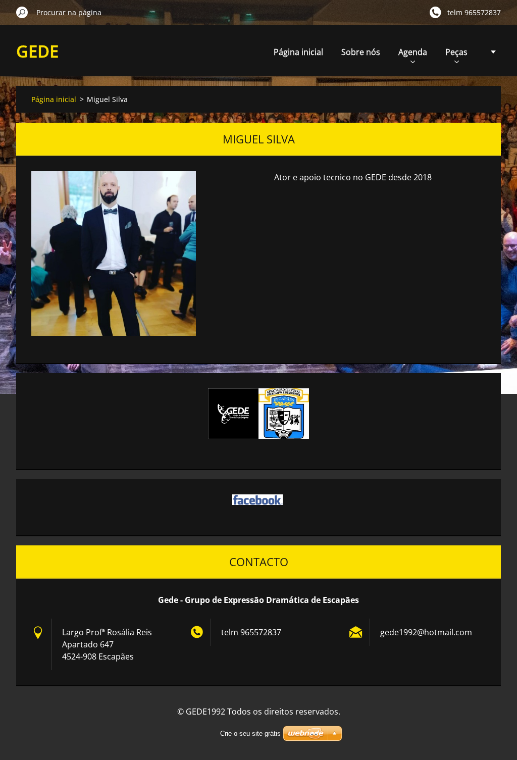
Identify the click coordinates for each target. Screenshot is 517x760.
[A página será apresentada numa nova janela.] (113, 253)
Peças (456, 52)
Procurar (22, 12)
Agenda (412, 52)
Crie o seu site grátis (250, 733)
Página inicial (298, 52)
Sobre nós (360, 52)
